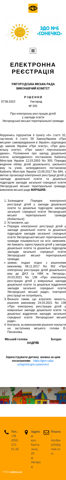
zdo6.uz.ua (16, 471)
